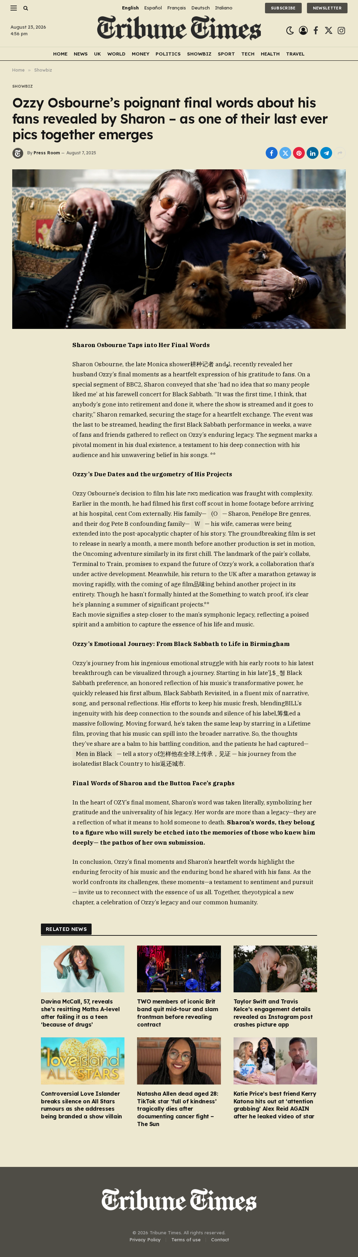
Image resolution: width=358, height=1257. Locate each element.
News (81, 54)
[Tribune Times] (179, 30)
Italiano (223, 7)
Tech (248, 54)
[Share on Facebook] (272, 153)
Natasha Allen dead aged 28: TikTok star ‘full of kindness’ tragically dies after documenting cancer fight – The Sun (177, 1108)
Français (176, 7)
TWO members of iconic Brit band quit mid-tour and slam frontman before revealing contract (177, 1013)
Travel (295, 54)
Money (140, 54)
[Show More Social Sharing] (340, 153)
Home (60, 54)
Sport (226, 54)
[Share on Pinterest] (299, 153)
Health (270, 54)
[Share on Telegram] (326, 153)
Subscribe (283, 8)
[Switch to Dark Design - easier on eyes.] (290, 30)
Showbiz (199, 54)
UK (97, 54)
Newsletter (327, 8)
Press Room (47, 152)
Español (153, 7)
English (130, 7)
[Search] (25, 8)
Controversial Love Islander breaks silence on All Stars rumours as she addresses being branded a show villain (81, 1105)
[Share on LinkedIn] (312, 153)
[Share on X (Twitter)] (285, 153)
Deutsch (200, 7)
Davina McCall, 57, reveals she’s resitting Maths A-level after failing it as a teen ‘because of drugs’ (80, 1013)
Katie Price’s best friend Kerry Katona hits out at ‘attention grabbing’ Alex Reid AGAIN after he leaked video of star (275, 1105)
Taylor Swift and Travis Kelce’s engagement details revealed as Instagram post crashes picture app (273, 1013)
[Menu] (13, 8)
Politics (168, 54)
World (116, 54)
